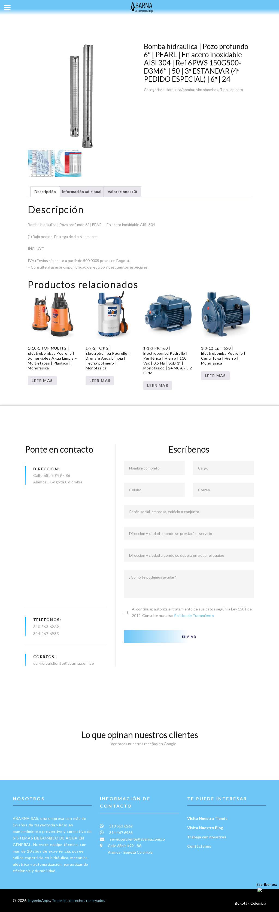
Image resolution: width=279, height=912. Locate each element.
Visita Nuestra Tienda (207, 818)
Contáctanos (199, 846)
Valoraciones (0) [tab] (122, 191)
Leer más (42, 380)
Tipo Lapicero (231, 89)
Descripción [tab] (45, 191)
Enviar (189, 636)
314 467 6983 (46, 633)
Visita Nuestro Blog (205, 827)
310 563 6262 (46, 626)
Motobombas (207, 89)
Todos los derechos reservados (78, 900)
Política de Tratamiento (194, 615)
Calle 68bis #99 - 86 (51, 475)
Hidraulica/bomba (179, 89)
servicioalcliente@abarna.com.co (63, 663)
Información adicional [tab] (81, 191)
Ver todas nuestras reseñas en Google (142, 743)
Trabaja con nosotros (206, 837)
